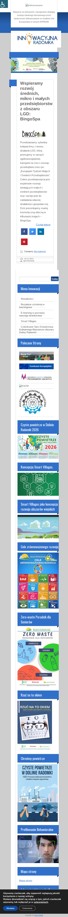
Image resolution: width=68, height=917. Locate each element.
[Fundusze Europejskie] (36, 368)
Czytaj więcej (43, 224)
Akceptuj (10, 908)
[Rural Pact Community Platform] (36, 359)
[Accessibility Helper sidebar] (4, 4)
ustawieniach (41, 902)
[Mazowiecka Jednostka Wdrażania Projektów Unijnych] (36, 380)
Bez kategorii (40, 251)
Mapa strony (25, 880)
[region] (34, 65)
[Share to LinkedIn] (40, 234)
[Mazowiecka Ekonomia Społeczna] (32, 414)
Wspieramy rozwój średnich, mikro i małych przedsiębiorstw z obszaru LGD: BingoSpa (36, 101)
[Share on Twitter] (32, 234)
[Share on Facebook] (24, 234)
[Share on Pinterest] (24, 244)
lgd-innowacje (28, 261)
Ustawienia (27, 908)
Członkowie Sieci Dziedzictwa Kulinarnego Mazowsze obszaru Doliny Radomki (36, 329)
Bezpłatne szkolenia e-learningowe (32, 306)
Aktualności (27, 298)
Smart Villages (28, 321)
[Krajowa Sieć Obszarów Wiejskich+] (24, 386)
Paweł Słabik (38, 915)
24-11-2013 (28, 259)
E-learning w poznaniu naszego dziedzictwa (32, 314)
